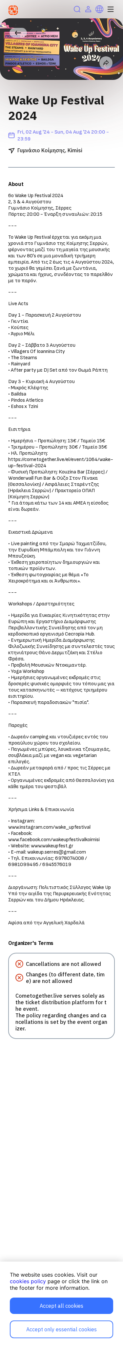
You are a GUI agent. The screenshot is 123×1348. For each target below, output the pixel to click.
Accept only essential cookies (61, 1329)
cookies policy (28, 1281)
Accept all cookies (61, 1305)
